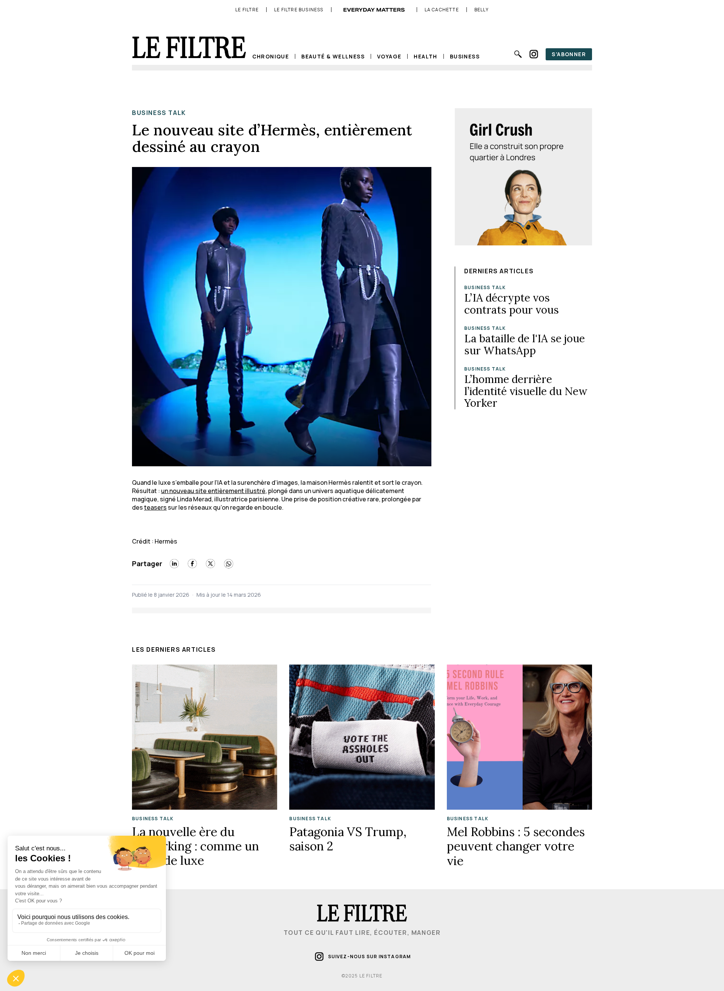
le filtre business (299, 10)
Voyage (389, 56)
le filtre (247, 10)
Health (425, 56)
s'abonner (569, 54)
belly (481, 10)
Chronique (270, 56)
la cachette (442, 10)
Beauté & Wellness (333, 56)
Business (465, 56)
